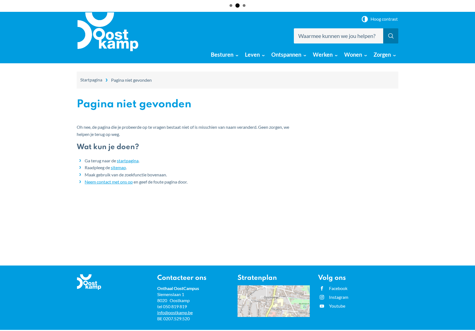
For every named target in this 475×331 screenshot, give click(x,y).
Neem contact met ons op (109, 181)
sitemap (118, 167)
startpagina (128, 160)
